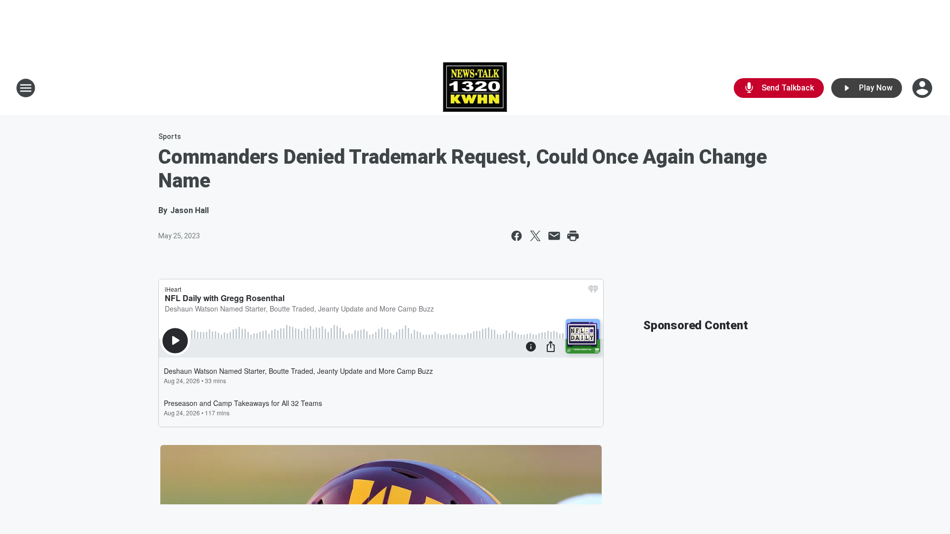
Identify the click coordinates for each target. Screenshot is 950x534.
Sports (169, 136)
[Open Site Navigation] (26, 88)
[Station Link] (475, 88)
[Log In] (923, 88)
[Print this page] (573, 236)
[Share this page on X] (535, 236)
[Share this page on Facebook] (516, 236)
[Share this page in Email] (554, 236)
